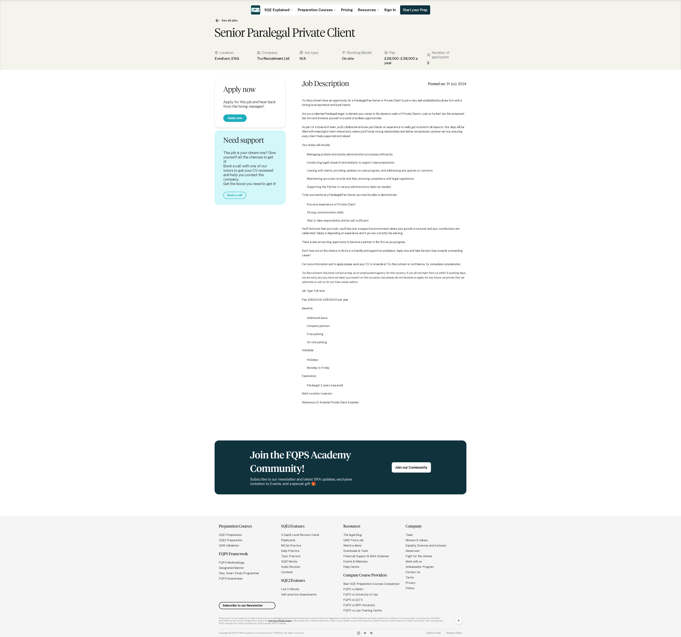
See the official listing (280, 620)
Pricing (347, 10)
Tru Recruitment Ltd (273, 58)
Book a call (234, 195)
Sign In (390, 10)
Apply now (235, 118)
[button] (278, 10)
